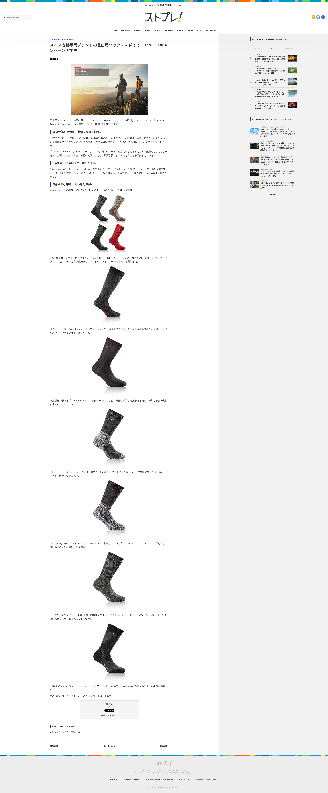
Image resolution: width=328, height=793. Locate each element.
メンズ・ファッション (72, 732)
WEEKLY (273, 49)
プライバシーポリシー (130, 779)
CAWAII (190, 30)
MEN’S (199, 30)
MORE (272, 195)
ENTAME (147, 30)
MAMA (180, 30)
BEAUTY (158, 30)
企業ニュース (212, 779)
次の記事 (164, 746)
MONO (137, 30)
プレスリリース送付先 (151, 779)
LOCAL (114, 30)
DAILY (257, 49)
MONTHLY (289, 49)
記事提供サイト (169, 779)
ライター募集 (198, 779)
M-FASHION (211, 30)
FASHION (169, 30)
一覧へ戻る (110, 746)
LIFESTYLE (125, 30)
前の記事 (54, 746)
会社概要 (113, 779)
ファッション (55, 732)
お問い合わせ (184, 779)
